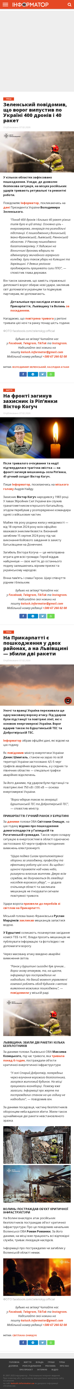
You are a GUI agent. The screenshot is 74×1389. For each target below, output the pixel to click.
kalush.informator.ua (22, 1383)
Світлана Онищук (24, 1335)
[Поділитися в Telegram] (32, 373)
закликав (26, 920)
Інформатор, (30, 203)
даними (13, 822)
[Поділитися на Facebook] (23, 373)
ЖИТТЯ (27, 1362)
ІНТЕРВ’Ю (42, 1369)
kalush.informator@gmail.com (42, 352)
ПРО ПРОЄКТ (26, 1369)
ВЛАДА (39, 1362)
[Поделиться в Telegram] (32, 615)
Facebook (15, 343)
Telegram (29, 343)
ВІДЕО (55, 1369)
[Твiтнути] (42, 373)
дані (6, 207)
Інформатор (20, 484)
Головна (14, 1362)
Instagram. (59, 343)
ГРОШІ (51, 1362)
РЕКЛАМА (50, 1365)
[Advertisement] (37, 51)
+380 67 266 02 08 (55, 356)
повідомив (15, 753)
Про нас (64, 1365)
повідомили (19, 993)
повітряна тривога (39, 318)
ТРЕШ (62, 1362)
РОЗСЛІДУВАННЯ (31, 1365)
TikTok (42, 343)
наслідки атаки (58, 367)
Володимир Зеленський (29, 367)
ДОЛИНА (13, 1365)
